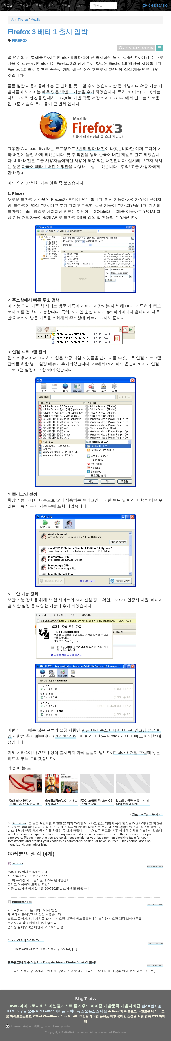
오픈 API (35, 1011)
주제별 (24, 5)
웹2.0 (145, 1006)
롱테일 (121, 1016)
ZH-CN (148, 5)
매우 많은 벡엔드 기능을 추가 (68, 92)
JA (160, 5)
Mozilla (35, 19)
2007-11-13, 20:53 (155, 905)
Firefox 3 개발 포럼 (130, 752)
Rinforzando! (22, 901)
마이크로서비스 (34, 1006)
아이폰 (60, 1011)
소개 (80, 5)
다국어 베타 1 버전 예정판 (45, 166)
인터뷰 (66, 5)
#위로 (27, 1026)
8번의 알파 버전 (90, 148)
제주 (123, 1011)
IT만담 (84, 1016)
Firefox (23, 19)
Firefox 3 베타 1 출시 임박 (48, 32)
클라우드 (82, 1006)
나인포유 (144, 1011)
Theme (15, 1026)
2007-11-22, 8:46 (155, 943)
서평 (141, 1016)
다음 (103, 1011)
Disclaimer (19, 823)
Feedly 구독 (61, 1026)
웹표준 (156, 1006)
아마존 (97, 1006)
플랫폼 (104, 1016)
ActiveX (114, 1011)
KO (165, 5)
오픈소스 (92, 1011)
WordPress (51, 1016)
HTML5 (13, 1011)
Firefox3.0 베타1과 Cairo (26, 940)
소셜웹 (132, 1016)
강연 (51, 5)
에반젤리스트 (61, 1006)
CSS (155, 1016)
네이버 (156, 1011)
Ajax (63, 1016)
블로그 (132, 1011)
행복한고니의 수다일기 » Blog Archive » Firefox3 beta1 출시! (52, 962)
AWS (14, 1006)
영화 (148, 1016)
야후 (113, 1016)
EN (156, 5)
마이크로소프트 (21, 1016)
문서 (38, 5)
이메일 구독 (42, 1026)
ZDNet (37, 1016)
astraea (17, 863)
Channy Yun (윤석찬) (147, 814)
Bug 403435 (65, 736)
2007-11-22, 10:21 (155, 965)
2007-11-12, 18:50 (155, 866)
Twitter (48, 1011)
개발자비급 (130, 1006)
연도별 (8, 5)
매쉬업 (94, 1016)
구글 (23, 1011)
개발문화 (112, 1006)
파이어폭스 (75, 1011)
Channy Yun (82, 1032)
